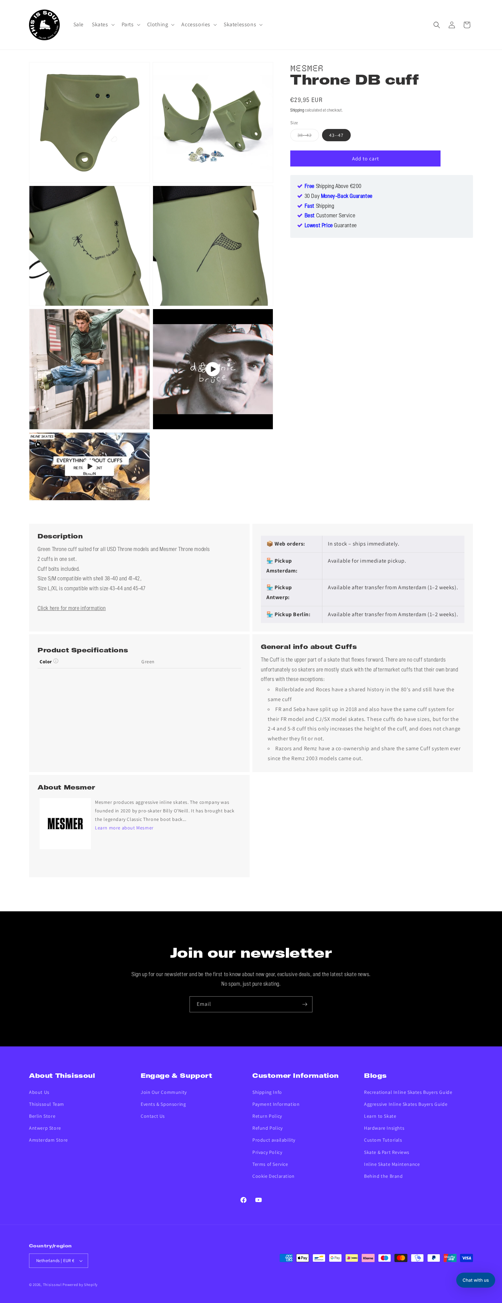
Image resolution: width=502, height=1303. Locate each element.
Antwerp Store (45, 1128)
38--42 (308, 136)
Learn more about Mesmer (124, 828)
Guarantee (331, 225)
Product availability (273, 1140)
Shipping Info (267, 1092)
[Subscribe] (304, 1004)
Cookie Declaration (273, 1176)
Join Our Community (164, 1092)
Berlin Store (42, 1116)
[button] (102, 24)
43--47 (336, 135)
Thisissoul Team (46, 1104)
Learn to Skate (380, 1116)
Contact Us (153, 1116)
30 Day (339, 196)
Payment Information (275, 1104)
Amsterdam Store (48, 1140)
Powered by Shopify (80, 1284)
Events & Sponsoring (163, 1104)
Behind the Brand (383, 1176)
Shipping (297, 110)
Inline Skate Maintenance (392, 1164)
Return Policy (267, 1116)
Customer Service (330, 216)
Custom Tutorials (383, 1140)
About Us (39, 1092)
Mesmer (307, 67)
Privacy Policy (267, 1152)
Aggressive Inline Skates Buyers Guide (405, 1104)
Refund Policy (267, 1128)
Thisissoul (52, 1284)
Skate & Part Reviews (386, 1152)
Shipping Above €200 (333, 186)
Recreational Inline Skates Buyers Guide (408, 1092)
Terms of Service (270, 1164)
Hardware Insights (384, 1128)
